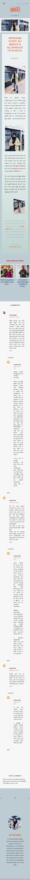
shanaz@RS (13, 315)
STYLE (19, 246)
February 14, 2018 (14, 670)
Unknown (12, 500)
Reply (11, 350)
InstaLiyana (13, 246)
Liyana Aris (17, 364)
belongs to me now (18, 168)
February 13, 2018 (14, 317)
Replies (11, 358)
